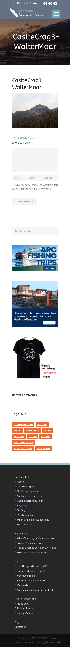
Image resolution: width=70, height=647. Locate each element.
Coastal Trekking (23, 424)
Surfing (21, 510)
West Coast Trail (23, 449)
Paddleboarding (25, 515)
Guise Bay (42, 424)
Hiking (17, 430)
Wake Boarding (25, 524)
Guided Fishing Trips (25, 599)
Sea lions (19, 437)
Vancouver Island (23, 443)
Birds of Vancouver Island (30, 543)
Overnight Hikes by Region (31, 500)
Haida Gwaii (23, 603)
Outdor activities (23, 477)
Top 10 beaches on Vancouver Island (36, 547)
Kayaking (22, 505)
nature (47, 430)
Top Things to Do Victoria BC (32, 566)
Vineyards (22, 585)
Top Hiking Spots (26, 486)
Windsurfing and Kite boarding (33, 519)
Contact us (20, 627)
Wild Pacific (43, 449)
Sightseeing (21, 533)
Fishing (21, 481)
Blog (17, 622)
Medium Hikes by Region (30, 496)
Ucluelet (45, 437)
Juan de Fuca (32, 430)
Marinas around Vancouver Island (35, 590)
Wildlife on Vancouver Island (32, 552)
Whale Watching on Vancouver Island (36, 538)
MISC (17, 561)
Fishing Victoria (25, 613)
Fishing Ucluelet (25, 608)
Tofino (33, 437)
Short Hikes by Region (28, 491)
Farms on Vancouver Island (31, 580)
